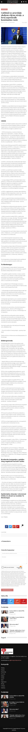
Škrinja (2, 683)
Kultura (2, 676)
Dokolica (3, 687)
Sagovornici (3, 681)
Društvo (3, 670)
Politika (3, 668)
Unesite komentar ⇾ (7, 590)
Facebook (4, 602)
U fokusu (3, 685)
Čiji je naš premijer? (14, 624)
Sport (2, 679)
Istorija (2, 677)
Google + (17, 602)
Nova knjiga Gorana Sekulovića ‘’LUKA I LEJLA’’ (16, 618)
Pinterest (24, 602)
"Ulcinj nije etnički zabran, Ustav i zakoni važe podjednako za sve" (17, 631)
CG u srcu (3, 674)
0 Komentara (12, 22)
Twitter (10, 602)
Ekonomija (4, 9)
